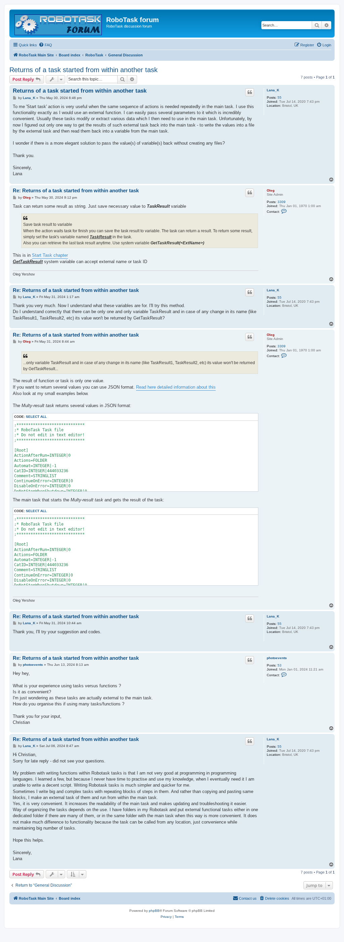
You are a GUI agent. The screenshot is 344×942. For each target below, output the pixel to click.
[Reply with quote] (249, 92)
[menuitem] (45, 45)
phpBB (154, 910)
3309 (281, 202)
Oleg (270, 190)
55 (279, 97)
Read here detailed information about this (176, 387)
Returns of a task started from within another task (83, 69)
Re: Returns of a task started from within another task (76, 190)
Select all (36, 416)
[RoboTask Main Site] (58, 23)
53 (279, 665)
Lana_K (273, 90)
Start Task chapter (50, 255)
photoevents (277, 658)
